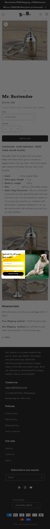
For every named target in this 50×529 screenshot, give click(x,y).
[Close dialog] (46, 252)
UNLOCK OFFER (13, 274)
